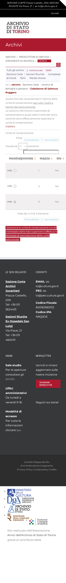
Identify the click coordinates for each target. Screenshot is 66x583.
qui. (18, 430)
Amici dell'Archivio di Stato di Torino (31, 535)
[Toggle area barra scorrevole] (62, 3)
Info (9, 170)
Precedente (31, 140)
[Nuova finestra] (38, 520)
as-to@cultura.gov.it (46, 6)
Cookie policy (40, 469)
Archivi (11, 57)
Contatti (28, 462)
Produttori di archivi (34, 57)
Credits (52, 469)
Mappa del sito (42, 462)
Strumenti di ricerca (20, 61)
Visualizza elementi (22, 146)
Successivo (51, 140)
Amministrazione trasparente (37, 465)
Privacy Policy (25, 469)
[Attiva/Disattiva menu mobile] (59, 28)
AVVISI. (10, 379)
